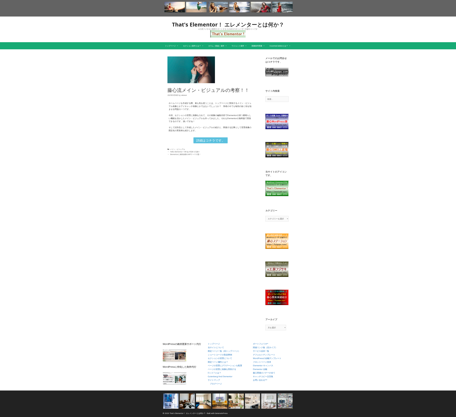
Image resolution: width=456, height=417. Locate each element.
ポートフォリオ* (260, 343)
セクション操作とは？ (192, 46)
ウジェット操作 (238, 46)
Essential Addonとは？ (279, 46)
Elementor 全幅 (260, 369)
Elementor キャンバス (263, 365)
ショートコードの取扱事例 (220, 354)
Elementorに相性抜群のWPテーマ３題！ (185, 154)
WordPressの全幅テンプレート (267, 358)
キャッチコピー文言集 (263, 376)
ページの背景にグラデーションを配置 (225, 365)
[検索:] (277, 99)
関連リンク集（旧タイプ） (265, 347)
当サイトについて (216, 347)
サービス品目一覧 (261, 351)
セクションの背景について (220, 358)
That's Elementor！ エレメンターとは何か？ (228, 24)
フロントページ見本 (262, 362)
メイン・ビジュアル (177, 149)
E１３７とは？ (214, 372)
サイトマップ (214, 380)
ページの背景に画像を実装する (222, 369)
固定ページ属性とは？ (218, 362)
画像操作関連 (257, 46)
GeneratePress (221, 413)
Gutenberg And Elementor (220, 376)
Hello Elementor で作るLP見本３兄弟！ (185, 152)
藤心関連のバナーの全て (264, 372)
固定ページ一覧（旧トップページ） (224, 351)
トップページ (170, 46)
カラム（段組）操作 (216, 46)
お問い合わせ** (260, 380)
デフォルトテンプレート (264, 354)
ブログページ (216, 383)
